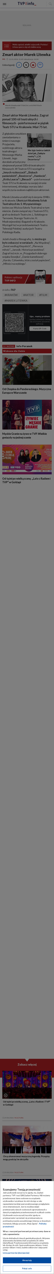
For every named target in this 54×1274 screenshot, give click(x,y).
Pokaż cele (27, 1268)
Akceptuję (27, 1260)
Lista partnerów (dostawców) (16, 1253)
